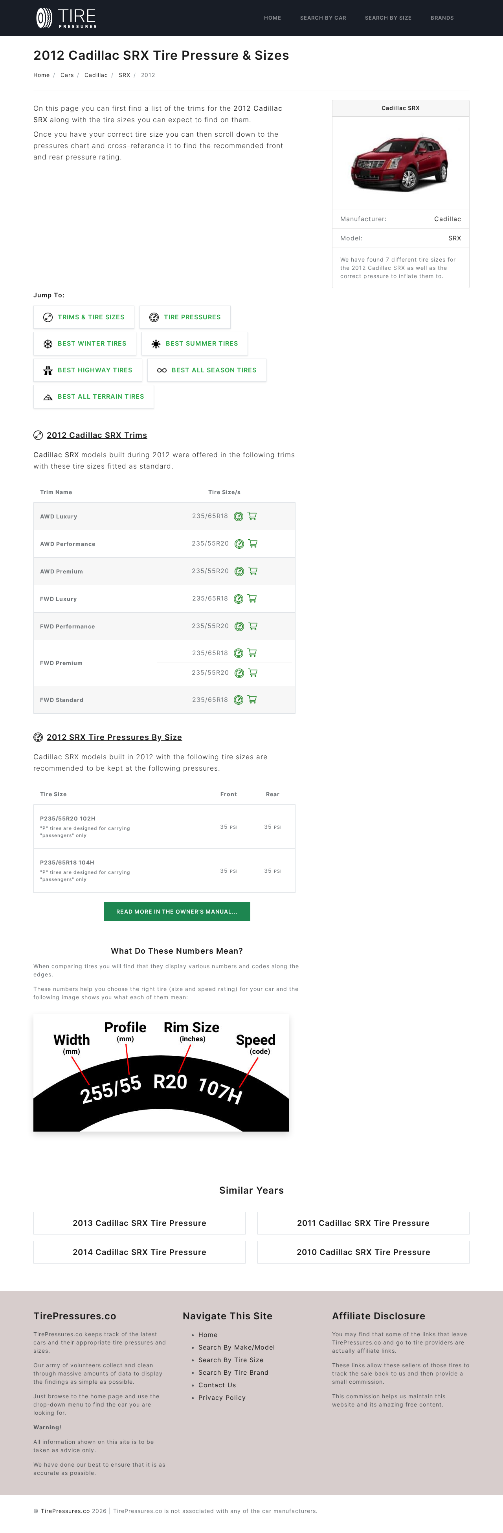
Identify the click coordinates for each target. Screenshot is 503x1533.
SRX (124, 74)
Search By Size (388, 18)
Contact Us (217, 1385)
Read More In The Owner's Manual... (177, 911)
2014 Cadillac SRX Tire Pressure (140, 1252)
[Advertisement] (164, 227)
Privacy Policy (222, 1397)
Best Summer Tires (201, 343)
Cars (67, 74)
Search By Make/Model (236, 1347)
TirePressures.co (65, 1510)
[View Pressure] (239, 516)
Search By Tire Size (231, 1360)
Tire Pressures (191, 317)
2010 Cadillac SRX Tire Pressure (364, 1252)
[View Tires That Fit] (252, 516)
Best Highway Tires (94, 370)
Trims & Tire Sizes (90, 317)
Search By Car (323, 18)
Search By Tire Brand (233, 1372)
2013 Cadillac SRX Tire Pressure (140, 1223)
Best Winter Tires (91, 343)
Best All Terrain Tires (100, 396)
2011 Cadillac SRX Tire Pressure (363, 1223)
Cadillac (96, 74)
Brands (442, 18)
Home (272, 18)
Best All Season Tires (213, 370)
